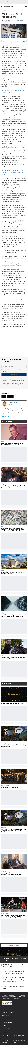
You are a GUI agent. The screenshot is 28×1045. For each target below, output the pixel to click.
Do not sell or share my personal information (13, 1035)
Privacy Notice (21, 380)
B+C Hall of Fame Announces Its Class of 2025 (13, 966)
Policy (9, 10)
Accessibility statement (7, 1022)
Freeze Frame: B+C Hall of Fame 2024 (13, 987)
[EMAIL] (12, 405)
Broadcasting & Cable (16, 20)
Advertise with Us (6, 1028)
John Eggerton (6, 20)
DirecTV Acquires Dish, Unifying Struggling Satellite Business (13, 972)
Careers (4, 1025)
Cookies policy (5, 1019)
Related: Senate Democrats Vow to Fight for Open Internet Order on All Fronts (12, 172)
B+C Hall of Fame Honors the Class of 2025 (14, 959)
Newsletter (23, 41)
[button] (2, 6)
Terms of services (19, 379)
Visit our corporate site (13, 998)
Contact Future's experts (8, 1012)
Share (5, 41)
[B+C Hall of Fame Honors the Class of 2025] (14, 955)
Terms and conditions (7, 1009)
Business (4, 10)
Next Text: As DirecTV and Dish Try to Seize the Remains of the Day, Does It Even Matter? (14, 980)
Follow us (16, 41)
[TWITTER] (10, 405)
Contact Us (4, 1032)
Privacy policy (5, 1015)
